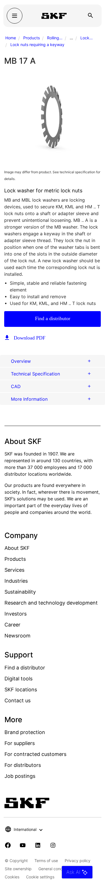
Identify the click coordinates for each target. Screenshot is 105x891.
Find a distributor (52, 318)
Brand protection (24, 732)
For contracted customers (35, 754)
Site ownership (18, 868)
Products (31, 37)
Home (10, 37)
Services (14, 570)
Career (12, 625)
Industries (16, 581)
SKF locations (20, 689)
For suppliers (19, 743)
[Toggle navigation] (14, 15)
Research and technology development (51, 603)
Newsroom (17, 636)
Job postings (19, 776)
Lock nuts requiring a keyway (37, 44)
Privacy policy (77, 860)
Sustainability (20, 592)
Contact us (17, 700)
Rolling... (54, 37)
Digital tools (18, 679)
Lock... (86, 37)
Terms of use (46, 860)
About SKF (17, 548)
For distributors (22, 765)
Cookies (12, 876)
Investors (15, 614)
